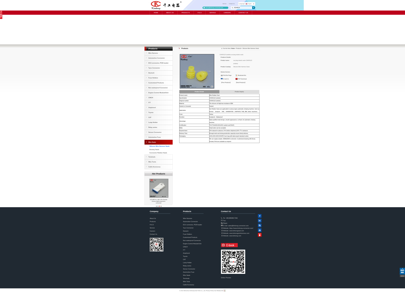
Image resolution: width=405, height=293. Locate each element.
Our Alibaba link (218, 290)
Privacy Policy (210, 290)
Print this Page (227, 75)
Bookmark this (242, 75)
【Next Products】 (240, 82)
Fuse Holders (153, 78)
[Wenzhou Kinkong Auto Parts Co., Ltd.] (166, 5)
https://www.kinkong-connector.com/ (241, 228)
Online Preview (226, 277)
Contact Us (232, 3)
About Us (170, 12)
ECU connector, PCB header (158, 63)
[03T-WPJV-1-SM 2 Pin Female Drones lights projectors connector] (159, 178)
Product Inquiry (239, 91)
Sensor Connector (154, 132)
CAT (149, 117)
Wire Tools (152, 162)
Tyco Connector (154, 68)
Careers (227, 12)
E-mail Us (226, 79)
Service (224, 3)
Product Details (199, 91)
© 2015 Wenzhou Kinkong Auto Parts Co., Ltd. (192, 290)
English (250, 3)
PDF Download (242, 79)
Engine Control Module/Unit (158, 92)
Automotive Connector (156, 58)
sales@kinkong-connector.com (214, 7)
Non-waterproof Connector (158, 88)
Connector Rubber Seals (158, 153)
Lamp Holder (153, 122)
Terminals (151, 157)
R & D (200, 12)
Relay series (152, 127)
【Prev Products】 (226, 82)
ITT (149, 102)
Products (186, 12)
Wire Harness (153, 53)
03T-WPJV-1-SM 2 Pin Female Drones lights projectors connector (158, 201)
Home (156, 12)
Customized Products (156, 83)
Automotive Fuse (154, 137)
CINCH (150, 97)
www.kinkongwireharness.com (239, 233)
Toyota (150, 112)
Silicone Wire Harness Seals (159, 146)
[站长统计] (225, 290)
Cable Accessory (154, 167)
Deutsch (151, 73)
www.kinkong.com (235, 236)
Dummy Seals (154, 149)
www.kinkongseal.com (236, 231)
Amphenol (152, 107)
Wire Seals (152, 142)
